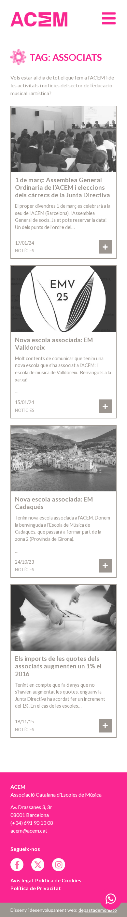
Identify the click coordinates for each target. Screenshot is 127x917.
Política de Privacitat (35, 888)
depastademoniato (97, 910)
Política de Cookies (58, 880)
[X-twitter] (37, 864)
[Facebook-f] (16, 864)
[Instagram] (58, 864)
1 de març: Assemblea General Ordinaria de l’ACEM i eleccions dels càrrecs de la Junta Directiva (62, 187)
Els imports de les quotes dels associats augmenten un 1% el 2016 (58, 666)
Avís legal (21, 880)
